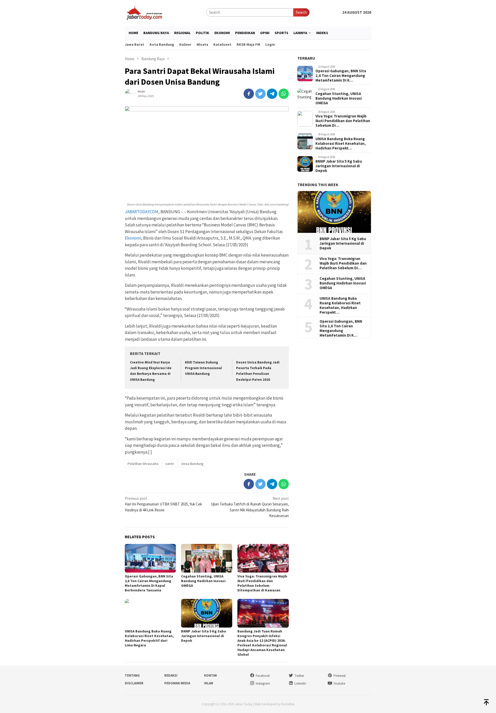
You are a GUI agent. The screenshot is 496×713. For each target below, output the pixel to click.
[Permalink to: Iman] (130, 93)
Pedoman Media (177, 683)
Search (301, 12)
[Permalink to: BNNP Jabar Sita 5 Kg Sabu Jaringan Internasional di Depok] (206, 613)
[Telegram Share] (272, 94)
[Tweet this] (260, 94)
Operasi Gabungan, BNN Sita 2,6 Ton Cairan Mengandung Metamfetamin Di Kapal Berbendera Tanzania (149, 583)
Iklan (208, 683)
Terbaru (306, 58)
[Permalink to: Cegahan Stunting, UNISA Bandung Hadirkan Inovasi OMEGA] (206, 558)
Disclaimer (134, 683)
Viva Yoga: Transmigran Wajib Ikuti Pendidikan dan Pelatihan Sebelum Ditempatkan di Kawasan (262, 583)
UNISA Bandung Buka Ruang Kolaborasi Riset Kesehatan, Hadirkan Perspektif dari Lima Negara (149, 638)
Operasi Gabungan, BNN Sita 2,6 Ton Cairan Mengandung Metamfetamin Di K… (340, 76)
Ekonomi (133, 238)
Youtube (339, 683)
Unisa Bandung (192, 463)
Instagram (263, 683)
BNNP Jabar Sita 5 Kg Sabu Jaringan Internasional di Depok (203, 636)
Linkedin (300, 683)
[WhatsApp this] (283, 94)
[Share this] (249, 94)
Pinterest (340, 676)
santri (169, 463)
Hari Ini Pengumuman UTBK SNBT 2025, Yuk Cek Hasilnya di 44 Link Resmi (163, 504)
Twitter (299, 676)
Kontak (210, 675)
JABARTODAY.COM (141, 212)
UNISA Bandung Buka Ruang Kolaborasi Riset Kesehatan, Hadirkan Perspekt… (340, 143)
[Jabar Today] (144, 12)
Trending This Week (317, 184)
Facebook (263, 676)
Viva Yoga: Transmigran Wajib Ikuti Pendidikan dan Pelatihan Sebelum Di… (342, 121)
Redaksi (170, 675)
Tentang (132, 675)
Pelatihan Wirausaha (143, 463)
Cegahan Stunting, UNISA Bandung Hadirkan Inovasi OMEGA (203, 581)
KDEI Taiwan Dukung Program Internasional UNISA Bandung (203, 368)
